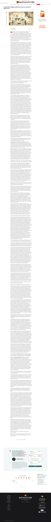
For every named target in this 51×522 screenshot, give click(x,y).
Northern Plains (9, 496)
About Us (34, 4)
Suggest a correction (23, 439)
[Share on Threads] (6, 22)
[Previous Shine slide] (40, 17)
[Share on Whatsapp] (6, 24)
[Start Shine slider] (42, 15)
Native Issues (26, 4)
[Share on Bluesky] (6, 18)
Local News (21, 4)
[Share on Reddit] (6, 20)
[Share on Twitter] (6, 14)
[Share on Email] (6, 26)
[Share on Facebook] (6, 16)
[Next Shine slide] (43, 17)
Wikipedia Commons (21, 140)
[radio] (35, 452)
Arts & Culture (30, 4)
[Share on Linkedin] (6, 12)
